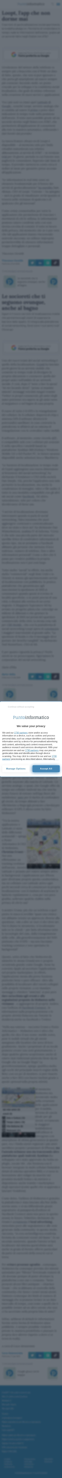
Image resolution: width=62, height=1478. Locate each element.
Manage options (16, 768)
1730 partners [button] (21, 732)
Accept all (46, 768)
